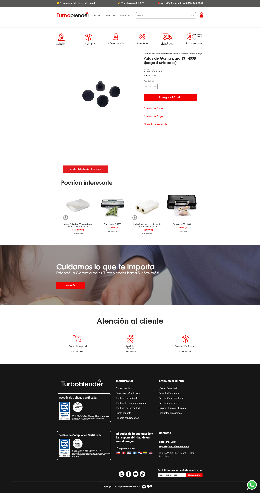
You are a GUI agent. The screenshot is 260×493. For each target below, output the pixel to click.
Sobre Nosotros (124, 388)
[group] (130, 212)
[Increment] (155, 86)
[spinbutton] (150, 86)
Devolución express (169, 403)
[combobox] (166, 15)
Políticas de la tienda (127, 398)
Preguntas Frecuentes (170, 413)
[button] (110, 15)
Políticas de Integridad (128, 408)
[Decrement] (146, 86)
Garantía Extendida (169, 393)
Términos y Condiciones (128, 393)
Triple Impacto (123, 413)
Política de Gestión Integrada (131, 403)
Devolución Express (185, 346)
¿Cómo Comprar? (77, 346)
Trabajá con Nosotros (127, 418)
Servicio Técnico (130, 347)
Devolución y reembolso (171, 398)
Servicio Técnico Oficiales (172, 408)
